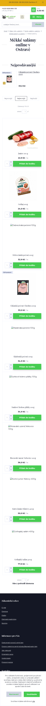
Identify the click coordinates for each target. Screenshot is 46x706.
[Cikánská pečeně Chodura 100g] (23, 288)
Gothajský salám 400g (23, 559)
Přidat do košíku (27, 164)
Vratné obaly (6, 658)
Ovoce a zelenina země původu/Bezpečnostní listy (19, 646)
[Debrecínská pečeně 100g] (23, 237)
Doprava (5, 611)
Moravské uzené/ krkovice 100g (23, 458)
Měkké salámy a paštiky (17, 34)
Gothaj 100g (23, 204)
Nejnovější (8, 98)
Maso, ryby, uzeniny (15, 31)
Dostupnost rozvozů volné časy (12, 643)
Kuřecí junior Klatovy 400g (23, 509)
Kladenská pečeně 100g (23, 356)
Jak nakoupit (6, 650)
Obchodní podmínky (9, 619)
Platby (4, 615)
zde (33, 701)
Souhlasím (32, 694)
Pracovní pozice (7, 662)
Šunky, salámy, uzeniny (32, 31)
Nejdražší (33, 98)
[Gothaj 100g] (23, 186)
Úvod (5, 31)
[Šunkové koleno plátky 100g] (23, 389)
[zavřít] (43, 2)
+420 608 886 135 (9, 8)
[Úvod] (9, 17)
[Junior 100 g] (23, 135)
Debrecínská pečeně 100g (23, 255)
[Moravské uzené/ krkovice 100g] (23, 440)
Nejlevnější (21, 98)
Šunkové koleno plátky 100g (23, 407)
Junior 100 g (23, 153)
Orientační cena (7, 654)
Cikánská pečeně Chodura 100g (29, 73)
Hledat (38, 24)
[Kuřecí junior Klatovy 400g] (23, 491)
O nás (4, 607)
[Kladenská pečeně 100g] (23, 338)
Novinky (4, 623)
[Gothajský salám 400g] (23, 541)
